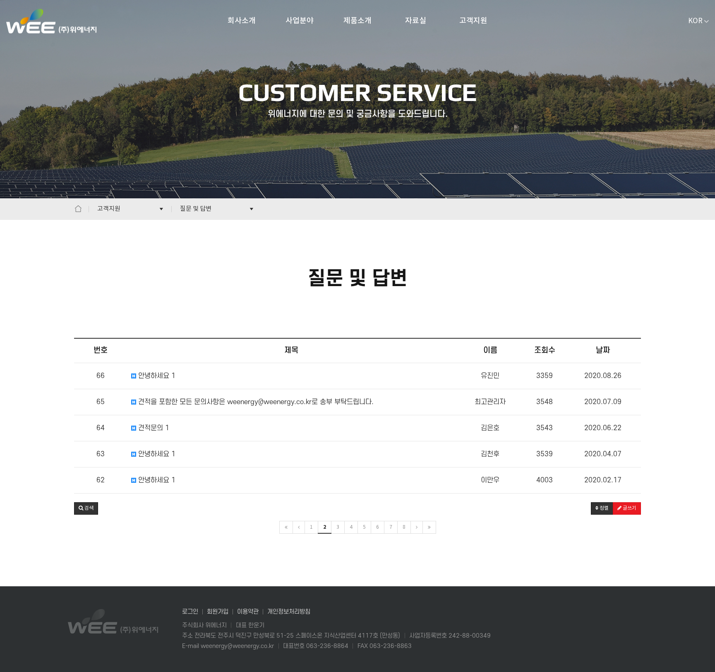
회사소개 (242, 21)
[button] (86, 508)
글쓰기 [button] (628, 508)
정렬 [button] (603, 508)
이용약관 (248, 611)
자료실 (415, 21)
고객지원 (473, 21)
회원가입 (217, 611)
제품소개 (357, 21)
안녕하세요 (155, 376)
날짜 (603, 350)
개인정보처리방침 (288, 611)
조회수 (544, 350)
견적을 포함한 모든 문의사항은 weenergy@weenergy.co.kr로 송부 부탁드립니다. (255, 402)
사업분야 (300, 21)
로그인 (190, 611)
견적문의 (152, 428)
